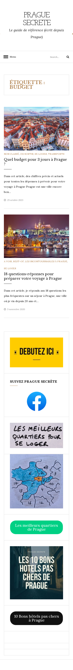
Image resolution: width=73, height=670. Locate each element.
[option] (36, 128)
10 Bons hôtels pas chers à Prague (36, 618)
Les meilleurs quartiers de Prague (36, 527)
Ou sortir (26, 153)
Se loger (41, 153)
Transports (56, 153)
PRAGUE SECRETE (36, 19)
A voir (8, 261)
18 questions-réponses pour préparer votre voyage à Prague (33, 276)
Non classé (11, 153)
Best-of (18, 261)
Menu (12, 56)
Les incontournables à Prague (46, 261)
